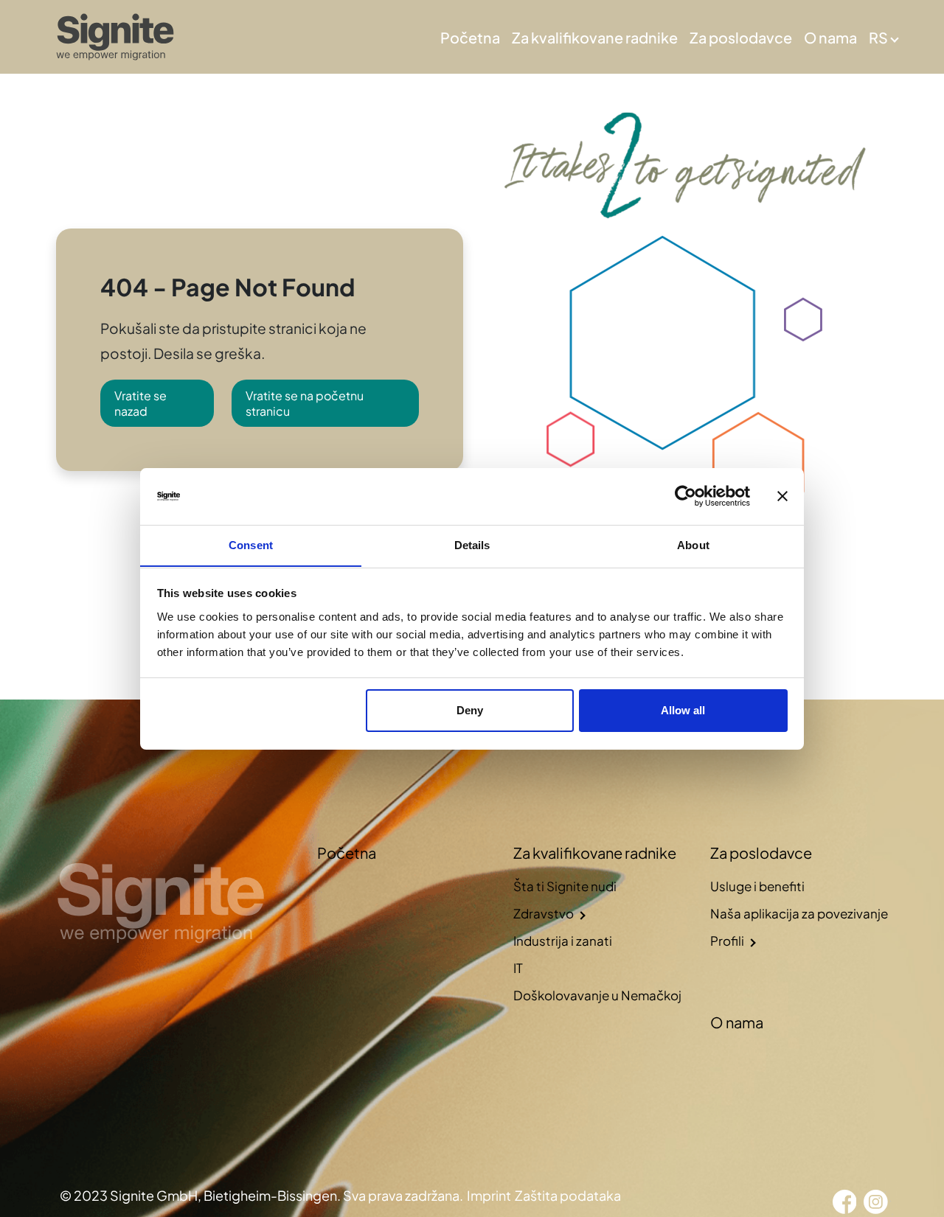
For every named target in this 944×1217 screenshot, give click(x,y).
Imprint (489, 1195)
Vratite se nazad (140, 403)
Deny (470, 710)
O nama (830, 37)
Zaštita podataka (568, 1195)
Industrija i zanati (562, 940)
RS (878, 37)
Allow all (683, 710)
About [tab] (693, 544)
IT (518, 968)
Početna (470, 37)
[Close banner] (782, 496)
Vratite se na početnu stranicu (305, 403)
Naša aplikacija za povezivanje (799, 913)
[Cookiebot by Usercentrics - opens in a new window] (685, 496)
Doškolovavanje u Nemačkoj (597, 995)
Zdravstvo (543, 913)
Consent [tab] (251, 544)
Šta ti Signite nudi (565, 886)
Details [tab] (472, 544)
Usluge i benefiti (757, 886)
